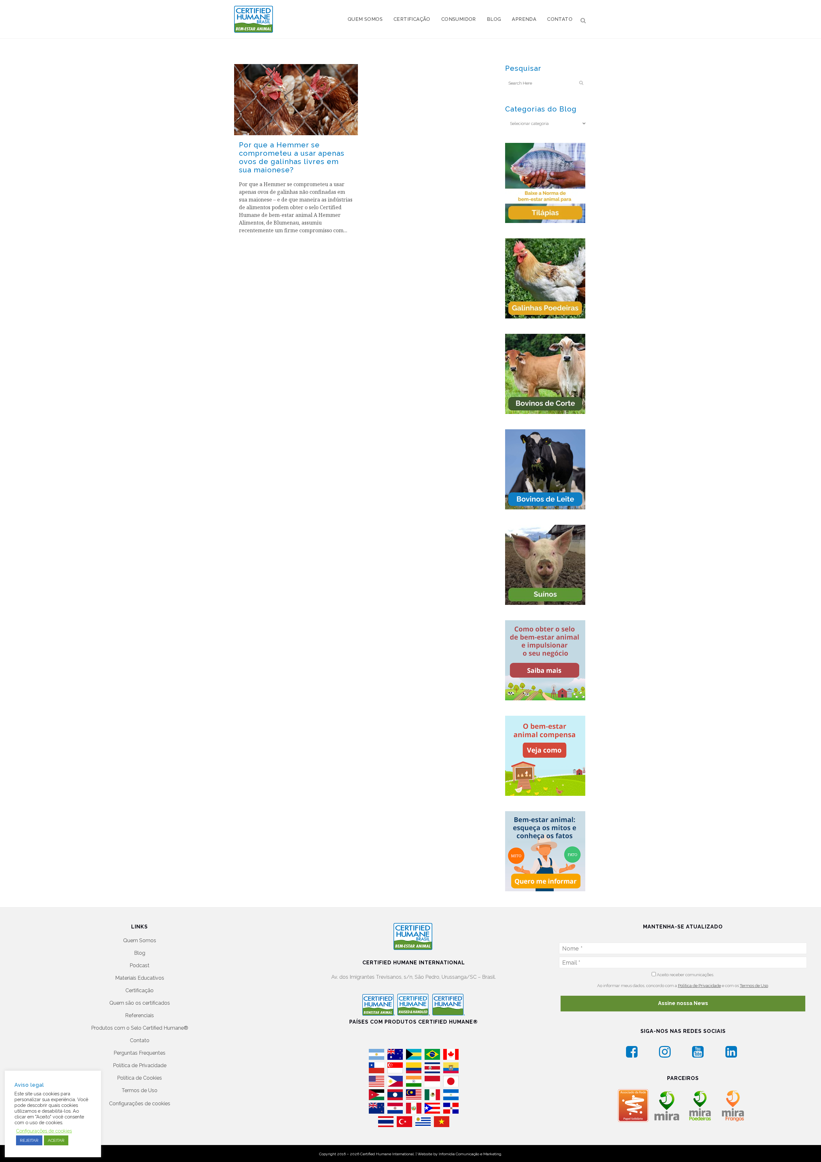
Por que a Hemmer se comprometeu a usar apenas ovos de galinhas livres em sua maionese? (291, 157)
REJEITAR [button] (29, 1140)
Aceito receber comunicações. (685, 974)
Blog (139, 953)
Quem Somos (139, 940)
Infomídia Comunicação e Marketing (470, 1154)
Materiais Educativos (139, 978)
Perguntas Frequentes (139, 1053)
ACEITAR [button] (56, 1140)
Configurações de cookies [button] (139, 1103)
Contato (139, 1040)
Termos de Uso (139, 1090)
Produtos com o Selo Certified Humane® (139, 1028)
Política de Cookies (139, 1078)
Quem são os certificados (139, 1003)
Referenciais (139, 1015)
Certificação (139, 990)
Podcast (139, 965)
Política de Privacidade (139, 1065)
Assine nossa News (683, 1003)
